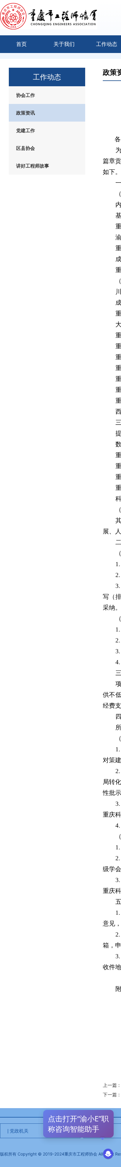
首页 (21, 44)
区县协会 (25, 148)
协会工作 (25, 95)
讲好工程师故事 (32, 166)
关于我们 (64, 44)
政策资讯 (25, 113)
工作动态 (106, 44)
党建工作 (25, 130)
